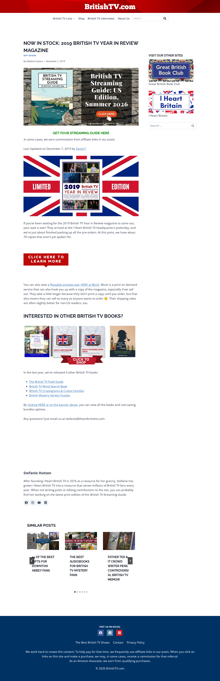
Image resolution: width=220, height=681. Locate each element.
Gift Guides (29, 55)
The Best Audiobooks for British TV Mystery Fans (79, 566)
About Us (124, 18)
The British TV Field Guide (46, 382)
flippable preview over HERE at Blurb (74, 285)
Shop (81, 18)
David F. (81, 149)
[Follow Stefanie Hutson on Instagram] (33, 502)
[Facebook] (101, 633)
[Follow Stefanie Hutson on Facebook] (26, 502)
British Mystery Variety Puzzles (49, 395)
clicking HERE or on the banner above (53, 405)
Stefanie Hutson (35, 61)
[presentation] (43, 541)
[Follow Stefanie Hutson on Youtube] (39, 502)
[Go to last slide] (31, 560)
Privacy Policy (136, 642)
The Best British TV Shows (92, 642)
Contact (118, 642)
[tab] (75, 592)
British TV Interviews (101, 18)
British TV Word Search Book (48, 386)
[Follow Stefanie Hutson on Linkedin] (45, 502)
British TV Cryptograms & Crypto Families (56, 391)
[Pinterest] (119, 633)
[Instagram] (110, 633)
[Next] (130, 560)
